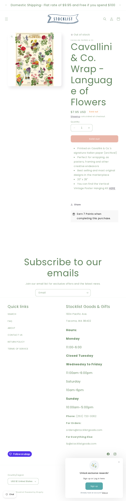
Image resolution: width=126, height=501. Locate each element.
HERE (112, 188)
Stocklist (20, 492)
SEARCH (12, 314)
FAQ (10, 321)
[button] (6, 19)
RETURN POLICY (16, 341)
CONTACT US (15, 334)
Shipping (75, 116)
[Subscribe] (87, 292)
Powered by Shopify (34, 492)
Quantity (75, 121)
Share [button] (77, 204)
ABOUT (11, 328)
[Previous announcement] (6, 5)
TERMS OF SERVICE (18, 348)
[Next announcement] (120, 5)
